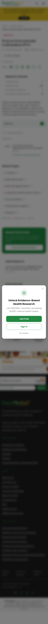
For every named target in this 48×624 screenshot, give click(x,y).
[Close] (42, 288)
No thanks (24, 333)
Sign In (24, 326)
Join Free (24, 318)
